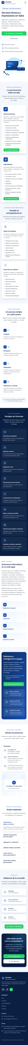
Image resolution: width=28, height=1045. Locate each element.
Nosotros (4, 1006)
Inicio (3, 998)
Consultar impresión (12, 198)
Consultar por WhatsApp (15, 33)
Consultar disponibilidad (15, 684)
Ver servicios (14, 38)
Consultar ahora (15, 956)
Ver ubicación (15, 961)
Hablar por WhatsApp (15, 926)
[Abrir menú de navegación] (25, 2)
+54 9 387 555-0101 (9, 1016)
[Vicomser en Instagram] (3, 989)
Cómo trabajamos (6, 1003)
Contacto (4, 1008)
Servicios (4, 1000)
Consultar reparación (12, 150)
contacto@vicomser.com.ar (11, 1018)
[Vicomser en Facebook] (7, 989)
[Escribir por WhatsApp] (11, 989)
